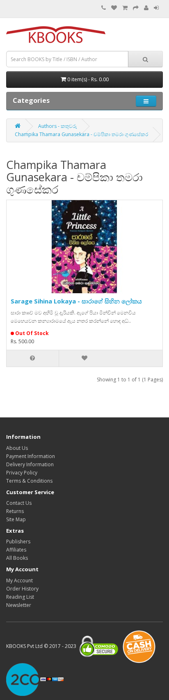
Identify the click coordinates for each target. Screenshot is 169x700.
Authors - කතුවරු (57, 126)
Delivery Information (30, 464)
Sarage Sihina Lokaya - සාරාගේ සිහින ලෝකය (76, 301)
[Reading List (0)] (114, 8)
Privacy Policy (21, 472)
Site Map (16, 519)
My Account (19, 580)
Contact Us (19, 502)
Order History (22, 588)
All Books (17, 557)
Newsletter (18, 605)
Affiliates (16, 549)
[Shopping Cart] (125, 8)
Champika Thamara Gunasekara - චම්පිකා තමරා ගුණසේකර (81, 134)
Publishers (18, 541)
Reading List (20, 596)
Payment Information (30, 456)
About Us (17, 448)
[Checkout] (136, 8)
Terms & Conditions (29, 480)
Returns (15, 511)
